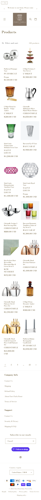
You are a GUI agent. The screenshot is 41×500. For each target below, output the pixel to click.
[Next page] (35, 364)
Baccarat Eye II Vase (30, 144)
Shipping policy (21, 495)
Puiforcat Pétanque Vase (10, 70)
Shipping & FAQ (10, 426)
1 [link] (5, 364)
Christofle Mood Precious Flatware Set (29, 262)
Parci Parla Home (19, 489)
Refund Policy (10, 391)
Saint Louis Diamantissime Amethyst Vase (9, 185)
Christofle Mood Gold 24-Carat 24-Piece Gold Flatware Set (11, 342)
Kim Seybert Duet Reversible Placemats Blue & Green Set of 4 (10, 263)
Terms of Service (11, 401)
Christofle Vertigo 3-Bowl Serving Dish (11, 224)
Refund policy (12, 492)
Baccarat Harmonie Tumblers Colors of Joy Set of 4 (29, 225)
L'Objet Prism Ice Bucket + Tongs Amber (10, 109)
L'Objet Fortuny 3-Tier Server (29, 70)
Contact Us (9, 381)
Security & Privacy (11, 421)
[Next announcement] (36, 8)
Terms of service (34, 492)
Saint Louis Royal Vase (29, 184)
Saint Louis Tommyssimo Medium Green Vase (11, 145)
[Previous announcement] (4, 8)
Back (5, 3)
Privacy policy (23, 492)
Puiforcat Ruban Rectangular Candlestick (28, 341)
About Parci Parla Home (13, 396)
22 (30, 364)
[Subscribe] (33, 441)
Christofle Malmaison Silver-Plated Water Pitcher (30, 109)
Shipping (8, 386)
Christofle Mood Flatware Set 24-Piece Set (9, 304)
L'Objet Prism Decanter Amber (28, 303)
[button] (4, 19)
